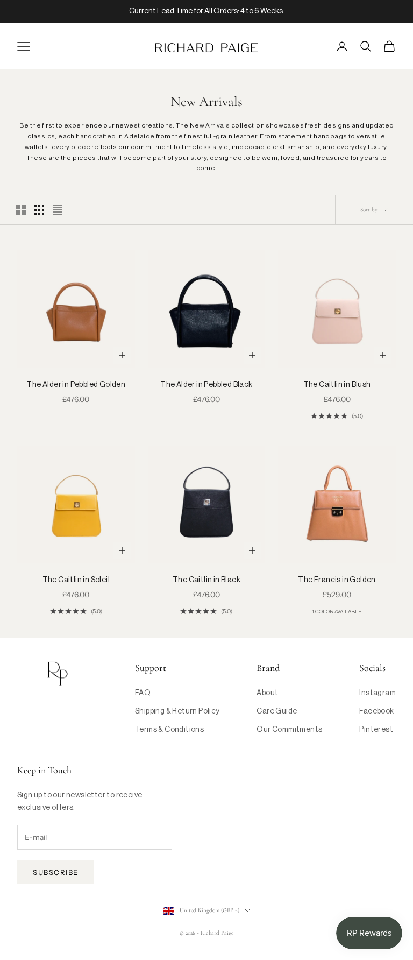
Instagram (377, 693)
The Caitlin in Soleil (76, 580)
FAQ (143, 693)
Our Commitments (289, 729)
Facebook (376, 711)
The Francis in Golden (336, 580)
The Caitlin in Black (206, 580)
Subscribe (56, 872)
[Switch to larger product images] (21, 209)
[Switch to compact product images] (57, 209)
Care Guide (277, 711)
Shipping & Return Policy (177, 711)
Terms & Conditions (169, 729)
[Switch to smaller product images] (39, 209)
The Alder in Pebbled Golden (75, 385)
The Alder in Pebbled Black (206, 385)
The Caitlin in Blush (337, 385)
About (267, 693)
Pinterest (376, 729)
